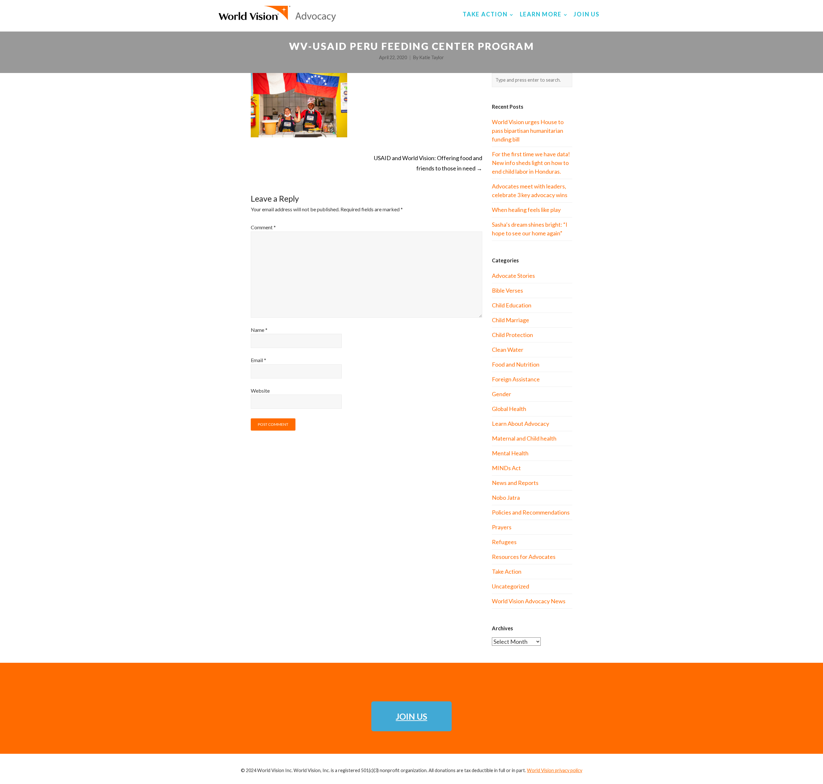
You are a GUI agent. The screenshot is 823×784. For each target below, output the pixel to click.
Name (259, 330)
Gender (501, 393)
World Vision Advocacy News (528, 601)
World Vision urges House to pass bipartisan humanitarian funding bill (528, 130)
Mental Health (510, 453)
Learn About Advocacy (520, 423)
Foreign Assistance (516, 379)
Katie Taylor (431, 57)
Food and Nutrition (515, 364)
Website (260, 390)
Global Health (509, 408)
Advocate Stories (513, 275)
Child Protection (512, 334)
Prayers (501, 527)
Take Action (506, 571)
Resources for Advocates (524, 556)
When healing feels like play (526, 209)
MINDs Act (506, 467)
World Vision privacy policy (554, 770)
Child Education (511, 305)
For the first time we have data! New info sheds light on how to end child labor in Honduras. (531, 162)
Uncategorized (510, 586)
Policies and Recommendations (531, 512)
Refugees (504, 541)
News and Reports (515, 482)
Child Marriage (510, 320)
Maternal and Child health (524, 438)
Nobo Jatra (506, 497)
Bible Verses (507, 290)
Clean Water (507, 349)
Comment (263, 227)
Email (258, 360)
